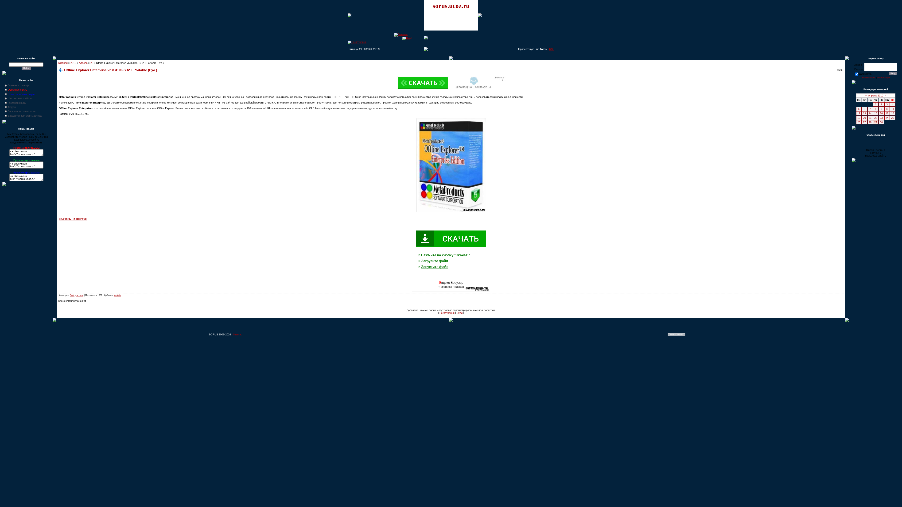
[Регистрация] (357, 42)
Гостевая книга (17, 102)
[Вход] (407, 38)
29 (91, 62)
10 (887, 109)
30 (881, 122)
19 (858, 117)
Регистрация (447, 312)
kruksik (117, 295)
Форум (12, 107)
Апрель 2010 (875, 95)
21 (870, 117)
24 (887, 117)
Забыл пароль (868, 78)
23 (881, 117)
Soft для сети (76, 295)
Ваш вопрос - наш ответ (22, 111)
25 (892, 117)
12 (858, 113)
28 (870, 122)
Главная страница (18, 85)
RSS (551, 49)
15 (875, 113)
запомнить (865, 73)
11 (892, 109)
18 (892, 113)
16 (881, 113)
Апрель (83, 62)
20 (864, 117)
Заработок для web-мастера (25, 115)
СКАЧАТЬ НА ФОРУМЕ (73, 219)
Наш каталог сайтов (20, 98)
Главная (63, 62)
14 (870, 113)
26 (858, 122)
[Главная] (401, 34)
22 (875, 117)
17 (887, 113)
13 (864, 113)
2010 (73, 62)
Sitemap (237, 334)
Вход (460, 312)
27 (864, 122)
